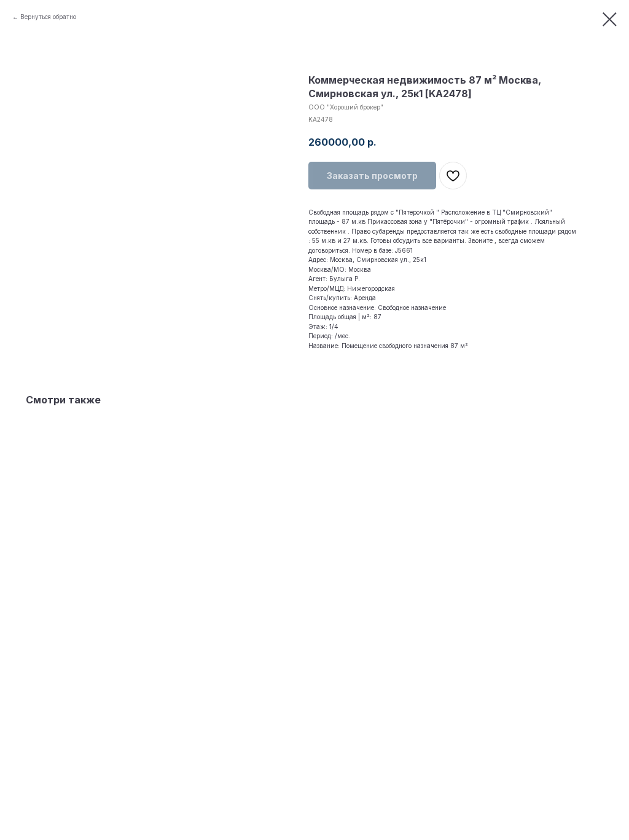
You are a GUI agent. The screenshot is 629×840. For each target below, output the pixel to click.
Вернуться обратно (48, 16)
